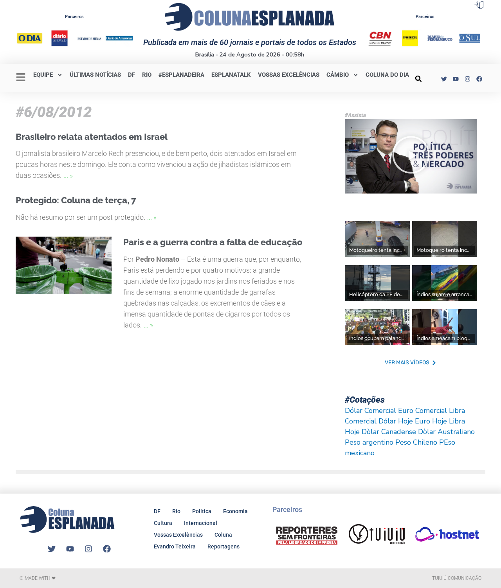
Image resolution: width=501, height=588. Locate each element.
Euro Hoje (431, 421)
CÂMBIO (337, 74)
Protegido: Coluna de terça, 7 (76, 200)
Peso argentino (369, 442)
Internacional (200, 523)
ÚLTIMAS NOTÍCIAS (95, 74)
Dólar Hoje (395, 421)
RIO (146, 74)
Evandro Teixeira (175, 546)
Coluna (223, 535)
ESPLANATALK (231, 74)
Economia (235, 511)
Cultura (163, 523)
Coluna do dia (387, 74)
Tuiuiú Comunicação (456, 578)
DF (131, 74)
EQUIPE (43, 74)
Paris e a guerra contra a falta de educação (212, 242)
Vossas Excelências (288, 74)
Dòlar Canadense (389, 431)
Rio (176, 511)
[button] (418, 79)
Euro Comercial (422, 410)
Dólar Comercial (370, 410)
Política (201, 511)
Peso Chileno (416, 442)
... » (68, 175)
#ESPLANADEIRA (181, 74)
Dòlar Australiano (446, 431)
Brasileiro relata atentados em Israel (92, 137)
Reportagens (223, 546)
